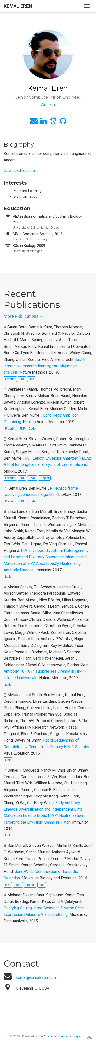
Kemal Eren (18, 6)
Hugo (76, 1036)
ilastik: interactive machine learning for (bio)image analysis (45, 366)
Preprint (10, 379)
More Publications (22, 316)
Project (44, 478)
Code (32, 428)
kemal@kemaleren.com (36, 977)
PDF (22, 379)
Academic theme (55, 1036)
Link (31, 379)
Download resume (19, 170)
